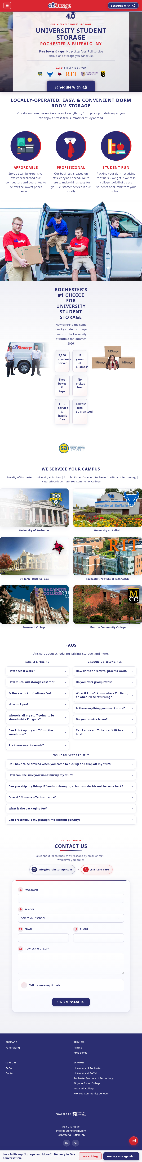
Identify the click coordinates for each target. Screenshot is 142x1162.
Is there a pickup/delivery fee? (30, 693)
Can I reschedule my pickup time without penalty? (44, 820)
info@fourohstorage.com (71, 1130)
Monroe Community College (91, 1093)
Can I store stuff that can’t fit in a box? (99, 732)
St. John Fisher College (87, 1083)
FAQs (9, 1068)
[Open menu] (7, 5)
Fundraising (13, 1047)
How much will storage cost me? (32, 682)
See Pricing (90, 1156)
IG (75, 1143)
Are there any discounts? (26, 745)
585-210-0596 (71, 1126)
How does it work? (22, 671)
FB (66, 1143)
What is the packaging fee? (28, 808)
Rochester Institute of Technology (94, 1078)
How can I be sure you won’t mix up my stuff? (41, 775)
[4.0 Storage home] (59, 5)
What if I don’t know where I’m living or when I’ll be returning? (102, 695)
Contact (10, 1073)
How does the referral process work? (101, 671)
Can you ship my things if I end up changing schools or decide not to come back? (66, 786)
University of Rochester (87, 1068)
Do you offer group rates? (94, 682)
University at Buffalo (86, 1073)
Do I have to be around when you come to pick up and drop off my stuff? (60, 764)
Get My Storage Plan (121, 1156)
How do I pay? (18, 704)
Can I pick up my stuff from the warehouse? (31, 732)
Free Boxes (80, 1052)
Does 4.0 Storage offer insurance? (32, 797)
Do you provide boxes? (92, 719)
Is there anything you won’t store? (100, 708)
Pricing (78, 1047)
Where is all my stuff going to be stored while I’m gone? (32, 717)
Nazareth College (84, 1088)
